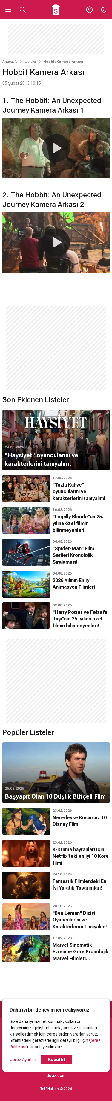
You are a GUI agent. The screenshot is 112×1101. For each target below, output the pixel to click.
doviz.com (56, 1075)
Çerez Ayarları (23, 1059)
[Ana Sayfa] (56, 10)
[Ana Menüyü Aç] (8, 10)
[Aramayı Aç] (23, 10)
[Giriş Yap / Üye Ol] (89, 10)
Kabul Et (56, 1059)
